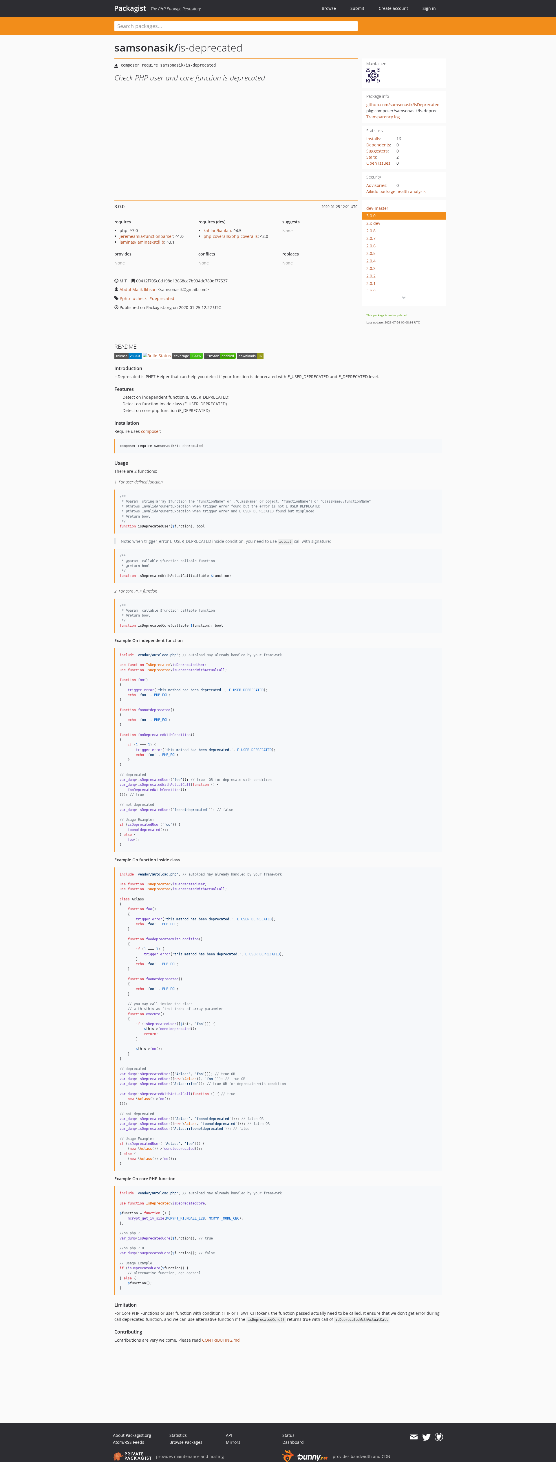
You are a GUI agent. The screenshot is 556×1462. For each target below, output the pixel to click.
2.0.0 (371, 291)
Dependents (378, 145)
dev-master (377, 208)
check (141, 298)
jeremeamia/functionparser (146, 236)
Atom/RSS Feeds (128, 1442)
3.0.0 (371, 215)
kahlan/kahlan (217, 230)
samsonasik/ (146, 48)
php (126, 298)
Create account (393, 8)
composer (150, 431)
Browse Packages (185, 1442)
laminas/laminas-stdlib (142, 242)
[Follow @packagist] (426, 1437)
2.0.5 (371, 253)
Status (288, 1435)
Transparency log (383, 116)
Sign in (429, 8)
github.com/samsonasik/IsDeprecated (403, 104)
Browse (329, 8)
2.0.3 (371, 268)
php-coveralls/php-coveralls (231, 236)
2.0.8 (371, 230)
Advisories (376, 185)
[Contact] (413, 1437)
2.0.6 (371, 246)
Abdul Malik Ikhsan (138, 289)
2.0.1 (371, 283)
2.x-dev (373, 223)
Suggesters (377, 151)
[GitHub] (439, 1437)
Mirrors (233, 1442)
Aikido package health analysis (396, 191)
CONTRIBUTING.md (221, 1340)
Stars (371, 157)
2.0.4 (371, 261)
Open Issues (378, 163)
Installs (373, 138)
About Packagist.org (132, 1435)
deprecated (163, 298)
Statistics (178, 1435)
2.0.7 (371, 238)
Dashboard (293, 1442)
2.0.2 (371, 276)
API (229, 1435)
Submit (357, 8)
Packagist (130, 8)
